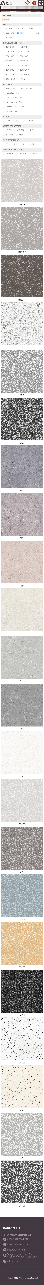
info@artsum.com (16, 1250)
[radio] (7, 28)
